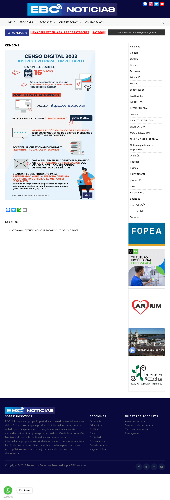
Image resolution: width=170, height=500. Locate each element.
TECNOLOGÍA (137, 204)
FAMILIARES (136, 95)
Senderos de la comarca (139, 425)
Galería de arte (98, 445)
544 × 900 (12, 222)
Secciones (26, 22)
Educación (135, 77)
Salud (133, 186)
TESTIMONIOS (138, 211)
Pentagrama (132, 433)
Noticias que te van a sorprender (141, 147)
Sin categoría (137, 192)
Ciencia (134, 52)
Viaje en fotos (98, 449)
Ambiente (135, 46)
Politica (134, 167)
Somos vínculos (99, 441)
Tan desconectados (136, 429)
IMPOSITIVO (137, 102)
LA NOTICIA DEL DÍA (141, 120)
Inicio (11, 22)
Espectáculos (137, 89)
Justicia (134, 114)
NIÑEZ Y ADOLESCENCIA (144, 138)
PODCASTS (46, 22)
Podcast (134, 161)
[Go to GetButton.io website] (8, 497)
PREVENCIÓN (137, 174)
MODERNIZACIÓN (140, 132)
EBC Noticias (78, 465)
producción (136, 180)
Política (94, 429)
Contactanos (94, 22)
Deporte (134, 65)
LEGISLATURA (137, 126)
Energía (134, 83)
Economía (135, 71)
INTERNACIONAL (139, 108)
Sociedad (135, 198)
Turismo (134, 217)
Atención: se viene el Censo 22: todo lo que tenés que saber (45, 230)
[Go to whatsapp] (8, 490)
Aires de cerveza (135, 421)
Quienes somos (69, 22)
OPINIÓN (135, 155)
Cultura (134, 58)
